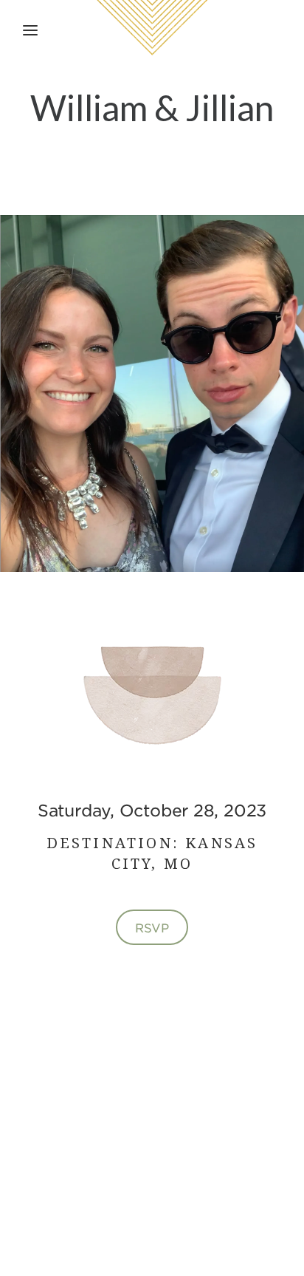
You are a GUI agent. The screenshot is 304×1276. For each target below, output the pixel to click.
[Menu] (30, 30)
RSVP (152, 927)
